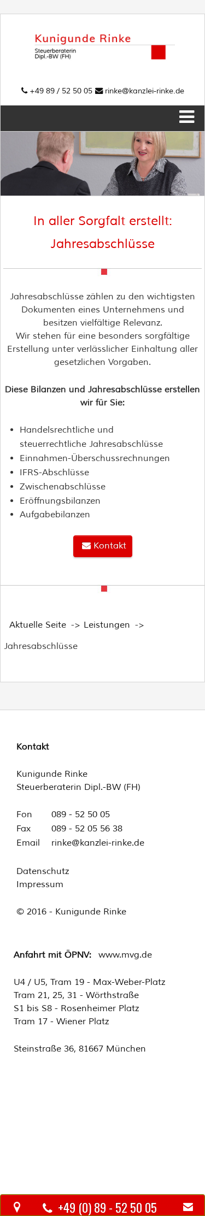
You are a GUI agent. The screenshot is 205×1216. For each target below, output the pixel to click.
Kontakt (108, 545)
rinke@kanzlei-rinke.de (144, 91)
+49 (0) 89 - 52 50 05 (110, 1207)
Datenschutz (42, 871)
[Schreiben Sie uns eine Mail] (188, 1207)
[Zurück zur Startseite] (103, 28)
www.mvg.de (125, 954)
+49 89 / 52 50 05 (59, 91)
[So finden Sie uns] (16, 1207)
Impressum (39, 884)
